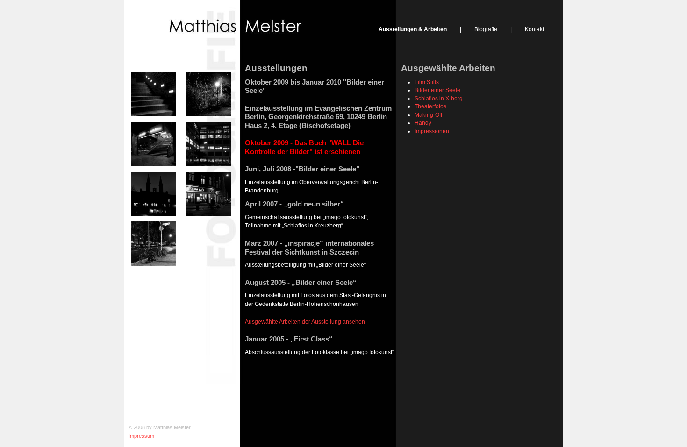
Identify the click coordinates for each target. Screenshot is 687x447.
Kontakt (534, 29)
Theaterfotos (430, 106)
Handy (423, 123)
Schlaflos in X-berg (439, 98)
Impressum (141, 436)
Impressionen (432, 131)
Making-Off (428, 115)
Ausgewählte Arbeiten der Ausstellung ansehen (305, 322)
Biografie (485, 29)
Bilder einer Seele (437, 90)
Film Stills (427, 82)
